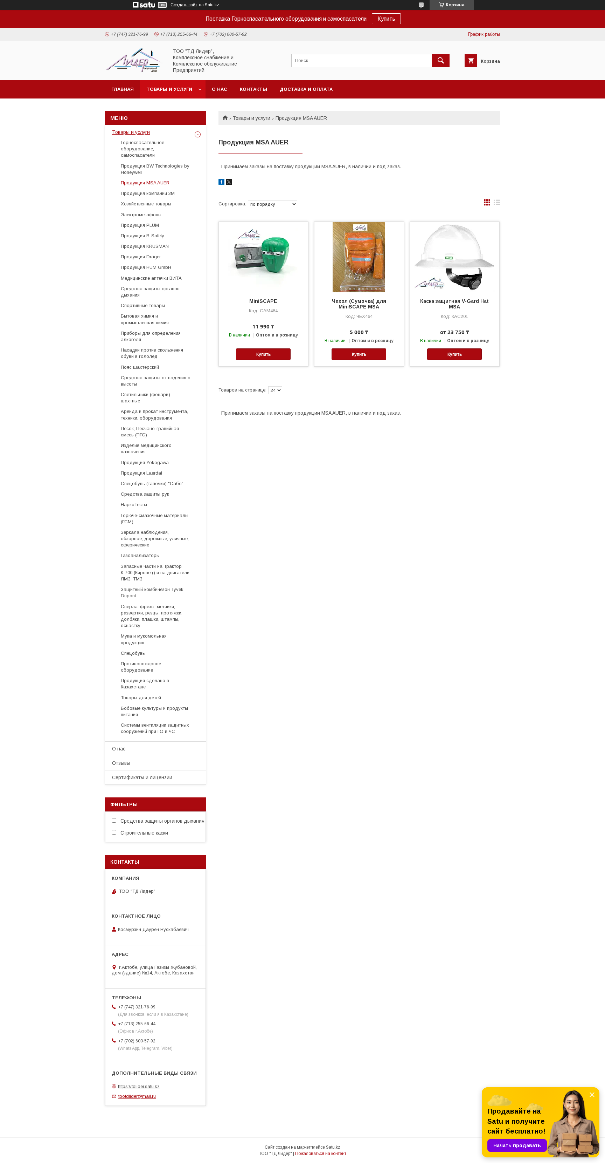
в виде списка (497, 204)
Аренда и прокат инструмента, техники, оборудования (154, 414)
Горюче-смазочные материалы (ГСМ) (154, 518)
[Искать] (441, 60)
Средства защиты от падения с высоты (155, 381)
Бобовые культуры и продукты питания (154, 711)
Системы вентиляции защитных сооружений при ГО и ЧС (155, 728)
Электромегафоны (141, 214)
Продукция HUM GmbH (146, 267)
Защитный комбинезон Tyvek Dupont (152, 592)
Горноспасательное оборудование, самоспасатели (142, 149)
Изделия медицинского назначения (146, 448)
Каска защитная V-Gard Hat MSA (454, 304)
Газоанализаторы (140, 555)
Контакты (253, 89)
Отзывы (121, 763)
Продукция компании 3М (148, 193)
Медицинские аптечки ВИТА (151, 278)
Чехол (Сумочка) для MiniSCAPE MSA (359, 304)
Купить (386, 19)
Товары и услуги (169, 89)
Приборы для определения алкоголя (151, 336)
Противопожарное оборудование (141, 667)
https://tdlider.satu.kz (139, 1086)
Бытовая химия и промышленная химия (145, 319)
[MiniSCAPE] (263, 257)
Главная (122, 89)
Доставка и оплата (306, 89)
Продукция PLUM (140, 225)
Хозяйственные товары (146, 203)
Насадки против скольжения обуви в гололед (152, 353)
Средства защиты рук (145, 494)
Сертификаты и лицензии (142, 777)
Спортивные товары (143, 305)
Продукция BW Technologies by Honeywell (155, 169)
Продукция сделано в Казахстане (145, 683)
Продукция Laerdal (141, 473)
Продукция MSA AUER (145, 182)
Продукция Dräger (141, 256)
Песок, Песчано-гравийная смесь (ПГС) (150, 431)
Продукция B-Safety (142, 235)
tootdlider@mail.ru (137, 1096)
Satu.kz (333, 1147)
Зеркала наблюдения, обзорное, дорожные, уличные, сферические (155, 539)
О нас (219, 89)
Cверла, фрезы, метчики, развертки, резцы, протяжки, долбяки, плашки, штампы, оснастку (151, 616)
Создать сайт (184, 4)
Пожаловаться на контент (320, 1153)
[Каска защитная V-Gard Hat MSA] (454, 257)
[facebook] (221, 183)
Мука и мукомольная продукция (144, 639)
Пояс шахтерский (140, 367)
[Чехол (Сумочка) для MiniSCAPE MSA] (359, 257)
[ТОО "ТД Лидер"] (135, 71)
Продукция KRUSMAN (145, 246)
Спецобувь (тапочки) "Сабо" (152, 483)
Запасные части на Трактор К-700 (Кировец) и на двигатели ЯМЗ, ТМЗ (155, 573)
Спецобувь (133, 653)
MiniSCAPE (263, 301)
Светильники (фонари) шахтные (145, 397)
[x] (229, 183)
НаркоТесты (134, 504)
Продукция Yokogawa (145, 462)
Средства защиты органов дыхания (150, 292)
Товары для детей (141, 697)
